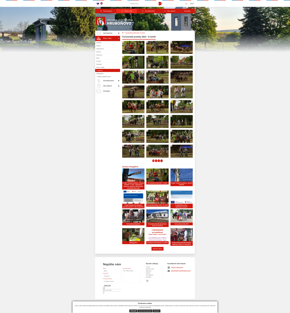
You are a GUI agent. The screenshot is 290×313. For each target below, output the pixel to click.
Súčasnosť (99, 55)
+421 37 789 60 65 (177, 267)
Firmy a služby (100, 67)
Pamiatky (99, 64)
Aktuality (98, 42)
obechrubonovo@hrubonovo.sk (180, 270)
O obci (148, 267)
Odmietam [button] (156, 311)
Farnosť (98, 61)
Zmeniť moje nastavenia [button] (145, 311)
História (98, 52)
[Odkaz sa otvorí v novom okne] (147, 280)
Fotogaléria (99, 70)
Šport (98, 58)
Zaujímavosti (100, 49)
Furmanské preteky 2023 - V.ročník (135, 33)
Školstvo (148, 271)
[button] (105, 11)
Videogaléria (99, 73)
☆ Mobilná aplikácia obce (103, 76)
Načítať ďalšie (157, 249)
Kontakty (187, 11)
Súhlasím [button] (133, 311)
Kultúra (98, 46)
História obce (150, 269)
